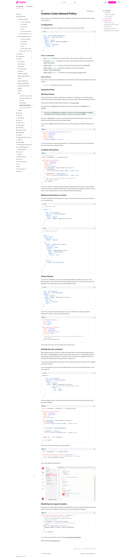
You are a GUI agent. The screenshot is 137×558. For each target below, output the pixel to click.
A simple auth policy (109, 22)
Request (84, 112)
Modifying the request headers (111, 30)
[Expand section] (31, 54)
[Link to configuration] (54, 25)
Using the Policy (108, 18)
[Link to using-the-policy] (55, 90)
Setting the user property (110, 28)
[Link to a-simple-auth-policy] (59, 150)
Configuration (107, 12)
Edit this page (78, 548)
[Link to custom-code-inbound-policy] (78, 14)
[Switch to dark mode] (119, 2)
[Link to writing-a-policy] (55, 94)
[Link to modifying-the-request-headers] (68, 504)
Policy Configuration (110, 14)
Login (105, 2)
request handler (75, 103)
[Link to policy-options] (52, 77)
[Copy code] (94, 32)
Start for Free (112, 2)
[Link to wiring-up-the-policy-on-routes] (67, 195)
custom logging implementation (72, 537)
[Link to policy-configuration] (55, 55)
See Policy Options (78, 72)
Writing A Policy (108, 20)
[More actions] (95, 11)
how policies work (55, 540)
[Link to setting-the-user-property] (63, 349)
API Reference (29, 6)
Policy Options (108, 16)
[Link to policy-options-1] (54, 276)
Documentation (19, 6)
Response (90, 112)
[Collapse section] (31, 16)
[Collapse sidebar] (34, 475)
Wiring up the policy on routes (111, 24)
